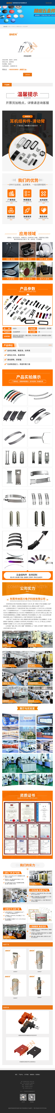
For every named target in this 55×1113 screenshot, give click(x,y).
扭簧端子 (15, 971)
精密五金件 (19, 26)
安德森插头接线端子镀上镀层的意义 (27, 1061)
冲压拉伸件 (25, 26)
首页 (9, 26)
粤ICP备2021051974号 (38, 1108)
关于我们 (26, 1074)
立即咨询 (27, 74)
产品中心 (13, 26)
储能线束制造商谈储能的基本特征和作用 (27, 1035)
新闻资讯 (32, 1074)
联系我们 (38, 1074)
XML (45, 1108)
